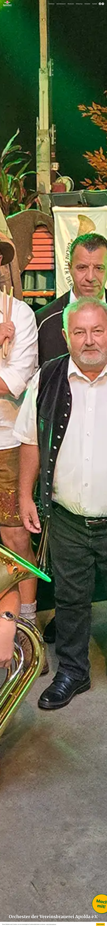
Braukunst (71, 4)
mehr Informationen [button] (51, 924)
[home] (7, 4)
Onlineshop (79, 4)
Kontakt (94, 4)
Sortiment (51, 4)
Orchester (87, 4)
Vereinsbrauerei (61, 4)
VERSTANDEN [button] (100, 924)
